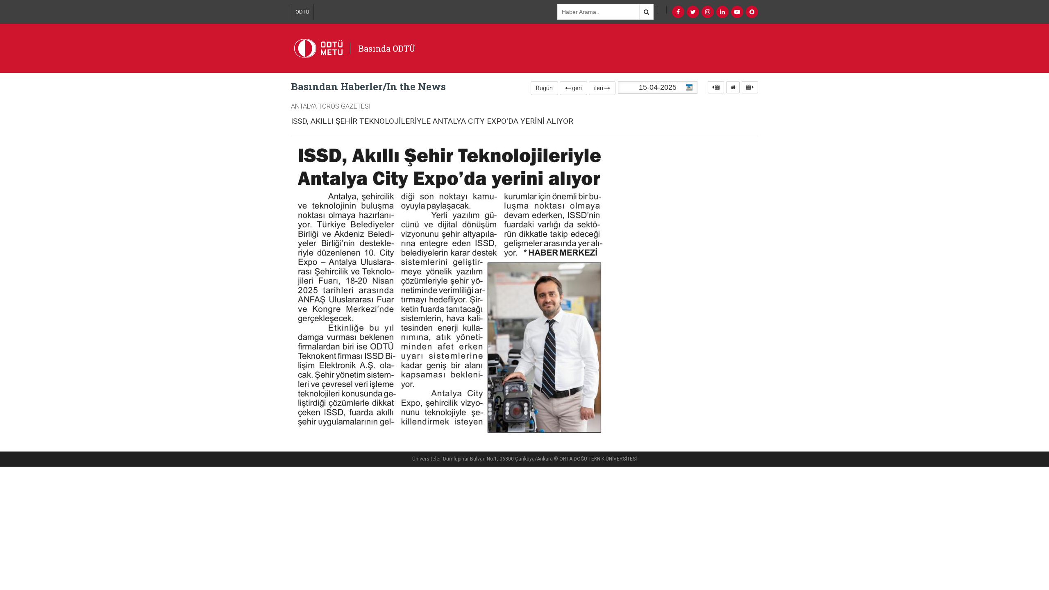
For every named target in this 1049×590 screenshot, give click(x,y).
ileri (599, 88)
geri (576, 88)
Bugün (544, 88)
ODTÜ (302, 12)
